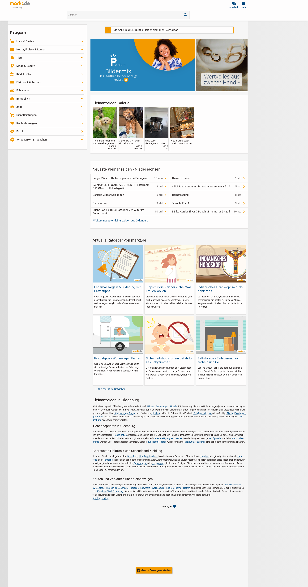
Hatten (186, 488)
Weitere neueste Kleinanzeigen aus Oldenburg (120, 220)
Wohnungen (162, 406)
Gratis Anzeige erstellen (156, 570)
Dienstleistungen (26, 115)
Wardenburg (158, 488)
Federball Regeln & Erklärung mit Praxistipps (117, 289)
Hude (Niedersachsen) (117, 488)
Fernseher (108, 460)
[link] (105, 129)
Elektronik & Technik (28, 82)
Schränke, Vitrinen (203, 413)
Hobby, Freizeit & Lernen (30, 49)
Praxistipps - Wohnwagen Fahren (117, 358)
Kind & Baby (23, 74)
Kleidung (156, 413)
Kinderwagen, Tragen (125, 413)
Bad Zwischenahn (233, 484)
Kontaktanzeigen (26, 123)
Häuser (150, 406)
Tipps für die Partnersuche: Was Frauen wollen (169, 289)
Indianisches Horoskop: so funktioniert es (220, 289)
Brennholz (132, 456)
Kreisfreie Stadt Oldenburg (110, 491)
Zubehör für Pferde (157, 442)
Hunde (173, 406)
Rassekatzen (120, 435)
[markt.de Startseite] (20, 3)
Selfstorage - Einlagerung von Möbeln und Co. (219, 360)
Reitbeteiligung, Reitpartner (168, 438)
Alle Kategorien (100, 498)
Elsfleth (170, 488)
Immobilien (23, 98)
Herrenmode (159, 463)
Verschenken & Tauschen (31, 139)
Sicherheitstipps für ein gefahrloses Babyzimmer (169, 360)
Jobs (19, 106)
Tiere (19, 57)
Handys (204, 456)
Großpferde (215, 438)
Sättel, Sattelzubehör (194, 442)
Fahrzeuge (22, 90)
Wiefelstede (98, 488)
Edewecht (145, 488)
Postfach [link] (234, 7)
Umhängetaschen (148, 456)
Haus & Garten (25, 41)
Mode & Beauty (25, 65)
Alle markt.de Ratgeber (111, 389)
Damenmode (140, 463)
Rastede (134, 488)
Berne (178, 488)
